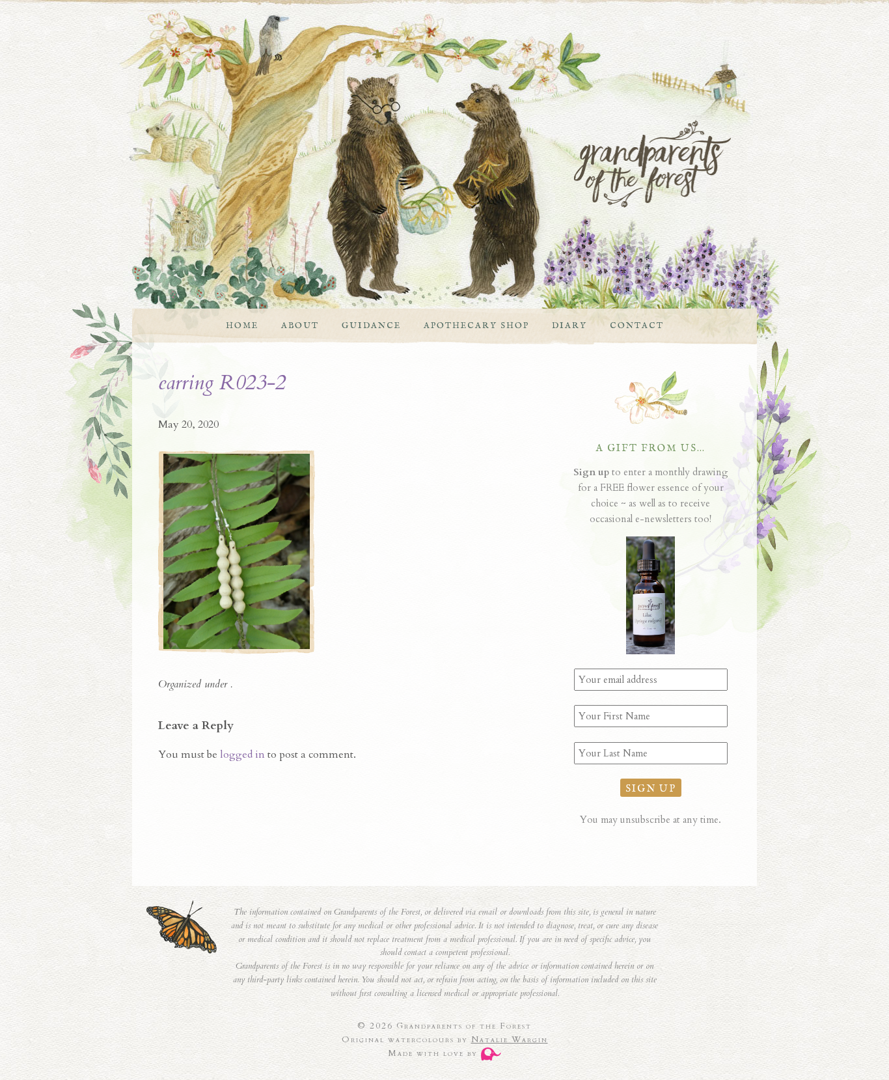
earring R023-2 (222, 382)
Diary (569, 325)
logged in (242, 754)
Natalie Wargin (509, 1039)
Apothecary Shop (476, 325)
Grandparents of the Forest (431, 164)
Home (242, 325)
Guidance (371, 325)
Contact (637, 325)
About (300, 325)
